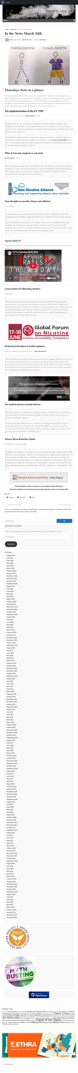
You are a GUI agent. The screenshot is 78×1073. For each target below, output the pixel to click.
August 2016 (11, 863)
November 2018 (12, 794)
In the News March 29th (64, 505)
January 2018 (11, 820)
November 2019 (12, 763)
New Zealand (21, 1020)
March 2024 (11, 630)
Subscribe (11, 544)
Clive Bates (37, 1014)
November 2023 (12, 640)
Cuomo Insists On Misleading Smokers (22, 288)
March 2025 (11, 599)
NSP (27, 1020)
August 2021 (11, 709)
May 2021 (10, 717)
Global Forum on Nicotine (59, 1016)
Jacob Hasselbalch (40, 351)
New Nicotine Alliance (9, 1020)
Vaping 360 (36, 1022)
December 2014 (12, 915)
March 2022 (11, 691)
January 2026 (11, 573)
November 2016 (12, 856)
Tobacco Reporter (14, 1022)
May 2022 (10, 686)
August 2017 (11, 833)
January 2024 (11, 635)
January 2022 (11, 696)
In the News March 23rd (14, 505)
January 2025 (11, 604)
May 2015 (10, 902)
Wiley (35, 511)
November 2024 (12, 609)
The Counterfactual (67, 1020)
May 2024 (10, 625)
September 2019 (12, 768)
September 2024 (12, 614)
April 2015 (10, 904)
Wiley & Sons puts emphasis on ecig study (24, 153)
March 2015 (11, 907)
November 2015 (12, 886)
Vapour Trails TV (13, 240)
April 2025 (10, 596)
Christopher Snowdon (11, 1014)
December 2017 (12, 822)
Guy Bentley (71, 1016)
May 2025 (10, 594)
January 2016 (11, 881)
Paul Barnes (33, 1020)
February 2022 (11, 694)
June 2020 (10, 745)
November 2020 (12, 732)
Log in (8, 2)
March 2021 (11, 722)
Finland (41, 509)
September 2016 (12, 861)
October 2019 (11, 766)
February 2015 (11, 910)
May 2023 (10, 655)
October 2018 (11, 797)
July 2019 (10, 773)
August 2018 (11, 802)
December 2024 (12, 607)
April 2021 (10, 720)
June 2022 (10, 684)
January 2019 (11, 789)
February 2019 (11, 786)
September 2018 (12, 799)
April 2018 (10, 812)
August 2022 (11, 678)
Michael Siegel (67, 1018)
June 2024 (10, 622)
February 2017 (11, 848)
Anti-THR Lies (21, 1011)
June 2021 (10, 714)
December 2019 (12, 761)
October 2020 (11, 735)
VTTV (31, 511)
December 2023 (12, 637)
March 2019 (11, 784)
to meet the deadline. (60, 140)
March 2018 (11, 815)
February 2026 (11, 571)
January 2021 (11, 727)
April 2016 (10, 874)
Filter (50, 1016)
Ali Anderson (12, 1012)
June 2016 (10, 869)
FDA (36, 1016)
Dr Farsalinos (23, 509)
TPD (18, 511)
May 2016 (10, 871)
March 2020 (11, 753)
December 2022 (12, 668)
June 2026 (10, 560)
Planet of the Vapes (48, 1020)
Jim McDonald (10, 1017)
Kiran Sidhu (33, 1018)
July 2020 (10, 743)
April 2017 (10, 843)
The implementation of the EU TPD (24, 111)
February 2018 (11, 817)
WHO (6, 1024)
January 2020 (11, 758)
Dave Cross (62, 1013)
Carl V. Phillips (69, 1012)
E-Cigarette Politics (33, 509)
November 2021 (12, 702)
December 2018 (12, 791)
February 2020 (11, 755)
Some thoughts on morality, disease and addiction (27, 201)
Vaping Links (47, 1022)
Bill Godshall (15, 509)
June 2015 (10, 899)
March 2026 (11, 568)
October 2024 (11, 612)
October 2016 (11, 858)
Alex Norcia (5, 1011)
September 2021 (12, 707)
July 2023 (10, 650)
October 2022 (11, 673)
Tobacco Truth (25, 1022)
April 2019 (10, 781)
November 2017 (12, 825)
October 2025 (11, 581)
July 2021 (10, 712)
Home (6, 29)
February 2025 (11, 601)
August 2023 (11, 648)
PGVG (15, 511)
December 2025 (12, 576)
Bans (34, 1012)
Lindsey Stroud (42, 1018)
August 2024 (11, 617)
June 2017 (10, 838)
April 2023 (10, 658)
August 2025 (11, 586)
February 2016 (11, 879)
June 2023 (10, 653)
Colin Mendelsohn (48, 1014)
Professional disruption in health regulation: (25, 346)
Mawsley (57, 1018)
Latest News (13, 29)
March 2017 (11, 845)
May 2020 (10, 748)
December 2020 (12, 730)
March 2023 (11, 660)
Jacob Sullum (58, 509)
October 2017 (11, 827)
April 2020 (10, 750)
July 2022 (10, 681)
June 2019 (10, 776)
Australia (28, 1012)
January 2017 (11, 850)
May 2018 (10, 809)
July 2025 (10, 589)
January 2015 (11, 912)
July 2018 (10, 804)
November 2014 (12, 917)
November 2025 (12, 578)
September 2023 (12, 645)
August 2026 (11, 555)
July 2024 (10, 619)
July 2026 (10, 558)
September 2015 (12, 892)
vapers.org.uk (9, 1064)
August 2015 (11, 894)
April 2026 (10, 566)
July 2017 (10, 835)
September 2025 (12, 583)
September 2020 (12, 738)
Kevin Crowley (24, 1018)
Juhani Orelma (9, 511)
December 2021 (12, 699)
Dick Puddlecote (16, 1016)
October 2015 (11, 889)
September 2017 (12, 830)
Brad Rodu (41, 1012)
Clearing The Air (26, 1014)
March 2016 (11, 876)
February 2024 (11, 632)
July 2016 (10, 866)
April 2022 (10, 689)
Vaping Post (58, 1022)
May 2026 (10, 563)
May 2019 (10, 779)
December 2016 (12, 853)
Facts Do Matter (28, 1016)
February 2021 (11, 725)
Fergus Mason (43, 1016)
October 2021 (11, 704)
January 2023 (11, 666)
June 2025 (10, 591)
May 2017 (10, 840)
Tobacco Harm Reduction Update (20, 439)
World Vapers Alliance (13, 1024)
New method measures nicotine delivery (23, 404)
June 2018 (10, 807)
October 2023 (11, 642)
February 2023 (11, 663)
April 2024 (10, 627)
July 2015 (10, 897)
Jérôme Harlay (29, 116)
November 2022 (12, 671)
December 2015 (12, 884)
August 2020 (11, 740)
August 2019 (11, 771)
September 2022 (12, 676)
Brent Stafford (50, 1012)
